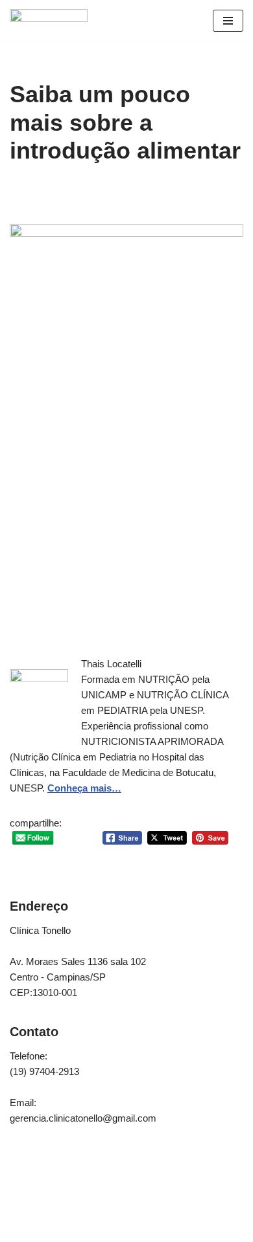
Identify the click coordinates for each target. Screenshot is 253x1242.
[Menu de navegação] (228, 21)
